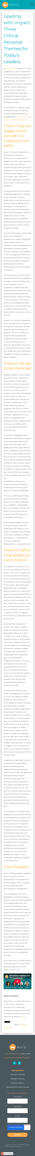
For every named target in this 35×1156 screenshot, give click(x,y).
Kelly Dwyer (11, 69)
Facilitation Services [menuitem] (17, 1079)
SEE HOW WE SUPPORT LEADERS (17, 1058)
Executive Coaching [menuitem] (17, 1074)
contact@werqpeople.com (13, 1053)
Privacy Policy (27, 1146)
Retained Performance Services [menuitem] (17, 1087)
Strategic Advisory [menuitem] (17, 1083)
